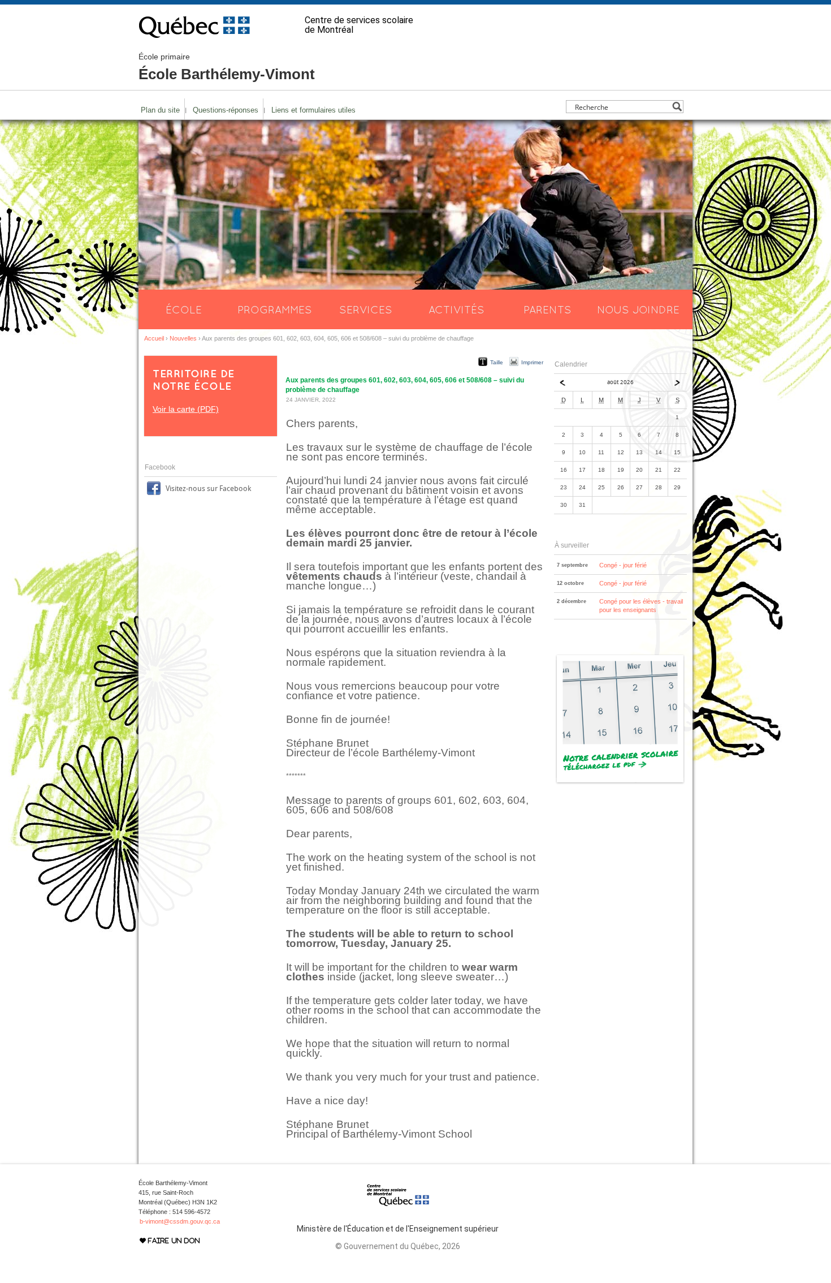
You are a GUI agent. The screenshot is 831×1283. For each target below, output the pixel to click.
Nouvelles (183, 338)
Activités (456, 309)
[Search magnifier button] (677, 107)
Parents (547, 309)
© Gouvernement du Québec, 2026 (397, 1246)
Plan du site (160, 110)
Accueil (154, 338)
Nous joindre (638, 309)
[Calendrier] (620, 782)
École (184, 309)
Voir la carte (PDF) (186, 409)
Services (365, 309)
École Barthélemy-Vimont (226, 67)
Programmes (274, 309)
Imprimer (532, 362)
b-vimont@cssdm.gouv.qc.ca (180, 1221)
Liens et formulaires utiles (313, 110)
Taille (496, 362)
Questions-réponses (225, 110)
